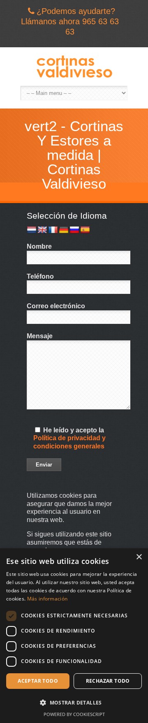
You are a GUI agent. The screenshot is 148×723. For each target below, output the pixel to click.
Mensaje (40, 336)
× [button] (139, 557)
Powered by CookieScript (74, 714)
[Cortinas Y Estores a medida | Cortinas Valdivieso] (74, 66)
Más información (47, 598)
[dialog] (74, 635)
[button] (74, 703)
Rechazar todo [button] (108, 680)
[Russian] (74, 230)
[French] (53, 230)
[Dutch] (32, 230)
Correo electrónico (56, 306)
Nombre (39, 246)
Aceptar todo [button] (38, 680)
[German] (64, 230)
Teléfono (40, 276)
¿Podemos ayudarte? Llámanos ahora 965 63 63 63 (70, 21)
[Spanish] (85, 230)
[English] (42, 230)
